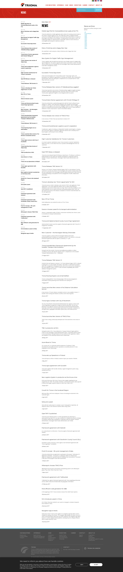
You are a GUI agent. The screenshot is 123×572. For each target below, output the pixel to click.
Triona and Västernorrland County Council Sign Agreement (61, 221)
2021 (86, 41)
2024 (86, 37)
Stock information (63, 537)
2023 (86, 39)
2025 (86, 36)
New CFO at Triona (25, 94)
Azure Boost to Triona (26, 157)
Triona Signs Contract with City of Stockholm (56, 301)
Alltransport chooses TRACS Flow (29, 212)
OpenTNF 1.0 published (27, 189)
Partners (90, 536)
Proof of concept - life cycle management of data (57, 451)
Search (98, 10)
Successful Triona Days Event (28, 43)
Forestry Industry (24, 536)
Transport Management (39, 537)
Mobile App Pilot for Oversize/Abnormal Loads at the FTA (29, 25)
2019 (86, 44)
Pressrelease (88, 33)
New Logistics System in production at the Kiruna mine (59, 377)
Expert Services (37, 535)
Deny (81, 564)
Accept (96, 564)
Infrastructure (23, 535)
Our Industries (50, 5)
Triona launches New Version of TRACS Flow (56, 316)
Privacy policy (92, 540)
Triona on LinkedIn (93, 548)
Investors (77, 5)
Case (66, 5)
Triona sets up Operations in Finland (30, 161)
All (85, 32)
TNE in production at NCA (27, 152)
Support (81, 535)
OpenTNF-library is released (28, 79)
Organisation (92, 535)
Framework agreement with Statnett (53, 428)
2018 (86, 45)
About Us (99, 5)
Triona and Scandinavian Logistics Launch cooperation (59, 126)
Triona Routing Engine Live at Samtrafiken (55, 276)
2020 (86, 43)
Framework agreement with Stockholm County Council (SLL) (61, 439)
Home (43, 22)
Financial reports (63, 536)
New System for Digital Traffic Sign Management (57, 58)
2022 (86, 40)
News (71, 5)
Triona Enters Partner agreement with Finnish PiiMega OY (60, 100)
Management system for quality (96, 539)
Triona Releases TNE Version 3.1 (29, 123)
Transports (50, 540)
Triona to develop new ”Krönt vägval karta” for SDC (58, 182)
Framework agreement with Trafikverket (55, 477)
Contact (91, 5)
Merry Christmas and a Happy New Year (54, 48)
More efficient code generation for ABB (54, 489)
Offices (80, 536)
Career (84, 5)
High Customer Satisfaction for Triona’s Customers (58, 139)
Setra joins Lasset (25, 184)
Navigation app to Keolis (27, 233)
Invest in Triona (62, 535)
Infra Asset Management (39, 536)
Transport (22, 537)
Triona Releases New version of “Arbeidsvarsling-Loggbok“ (60, 87)
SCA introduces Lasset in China (29, 228)
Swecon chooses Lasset (27, 98)
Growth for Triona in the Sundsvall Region (55, 390)
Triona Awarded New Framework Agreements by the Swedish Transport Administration (29, 117)
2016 (86, 48)
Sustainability (92, 537)
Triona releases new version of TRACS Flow (55, 116)
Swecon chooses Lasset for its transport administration (59, 209)
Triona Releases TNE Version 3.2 (29, 83)
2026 (86, 35)
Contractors (51, 535)
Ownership (61, 539)
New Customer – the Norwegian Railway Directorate (58, 232)
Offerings (60, 5)
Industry (50, 536)
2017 (86, 47)
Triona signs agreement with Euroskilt (54, 365)
